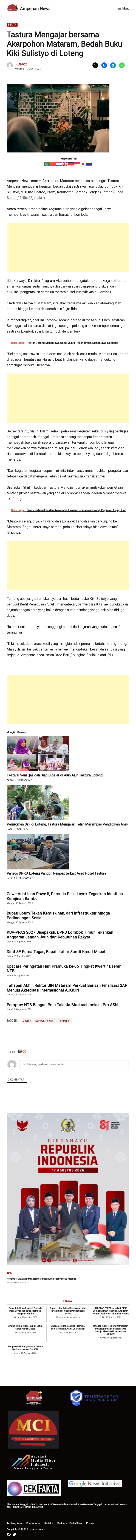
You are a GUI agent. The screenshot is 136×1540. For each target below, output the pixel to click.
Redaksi (48, 1523)
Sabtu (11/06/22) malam (26, 198)
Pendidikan (64, 1020)
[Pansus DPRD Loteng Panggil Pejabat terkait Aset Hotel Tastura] (68, 851)
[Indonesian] (77, 164)
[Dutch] (59, 164)
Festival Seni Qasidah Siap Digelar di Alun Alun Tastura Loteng (55, 775)
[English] (65, 164)
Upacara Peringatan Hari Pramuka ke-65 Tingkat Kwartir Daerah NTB (64, 968)
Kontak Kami (33, 1523)
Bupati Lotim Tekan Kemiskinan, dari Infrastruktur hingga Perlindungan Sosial (58, 915)
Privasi (90, 1523)
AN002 (22, 64)
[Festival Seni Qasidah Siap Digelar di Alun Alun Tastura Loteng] (68, 753)
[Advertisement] (68, 247)
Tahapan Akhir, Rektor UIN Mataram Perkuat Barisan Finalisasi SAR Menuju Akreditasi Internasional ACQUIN (67, 987)
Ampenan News (35, 8)
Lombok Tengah (44, 1020)
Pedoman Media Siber (69, 1523)
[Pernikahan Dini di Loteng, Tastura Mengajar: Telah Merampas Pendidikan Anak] (68, 802)
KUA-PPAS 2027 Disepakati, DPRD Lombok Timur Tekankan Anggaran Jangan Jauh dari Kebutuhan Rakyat (60, 934)
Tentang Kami (14, 1523)
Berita (12, 24)
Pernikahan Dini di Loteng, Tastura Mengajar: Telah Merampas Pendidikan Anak (67, 824)
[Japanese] (83, 164)
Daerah (27, 1020)
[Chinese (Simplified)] (53, 164)
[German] (71, 164)
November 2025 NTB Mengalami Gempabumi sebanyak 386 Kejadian (41, 1278)
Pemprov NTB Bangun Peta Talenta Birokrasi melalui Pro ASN (62, 1004)
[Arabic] (47, 164)
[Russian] (89, 164)
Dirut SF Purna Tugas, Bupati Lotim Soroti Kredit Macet (56, 951)
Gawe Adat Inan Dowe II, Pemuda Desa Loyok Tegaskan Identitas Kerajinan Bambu (65, 896)
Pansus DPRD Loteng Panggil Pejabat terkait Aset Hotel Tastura (56, 873)
